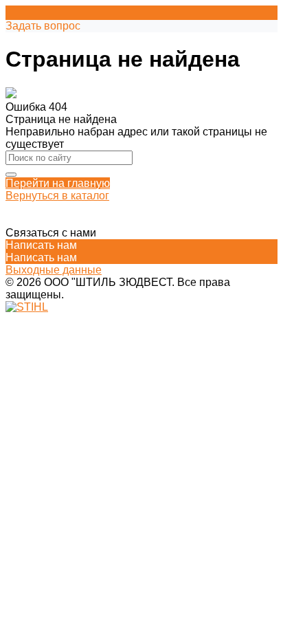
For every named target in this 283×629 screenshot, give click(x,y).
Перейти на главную (57, 183)
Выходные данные (53, 270)
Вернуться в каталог (57, 195)
